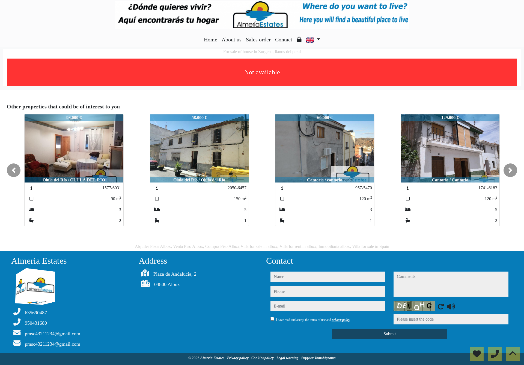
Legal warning (287, 358)
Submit (389, 333)
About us (232, 39)
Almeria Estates (212, 358)
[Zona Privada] (299, 39)
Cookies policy (263, 358)
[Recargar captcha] (440, 306)
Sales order (258, 39)
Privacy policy (238, 358)
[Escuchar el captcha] (450, 306)
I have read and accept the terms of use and (313, 320)
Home (210, 39)
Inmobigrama (325, 358)
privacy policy (341, 320)
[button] (13, 170)
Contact (283, 39)
